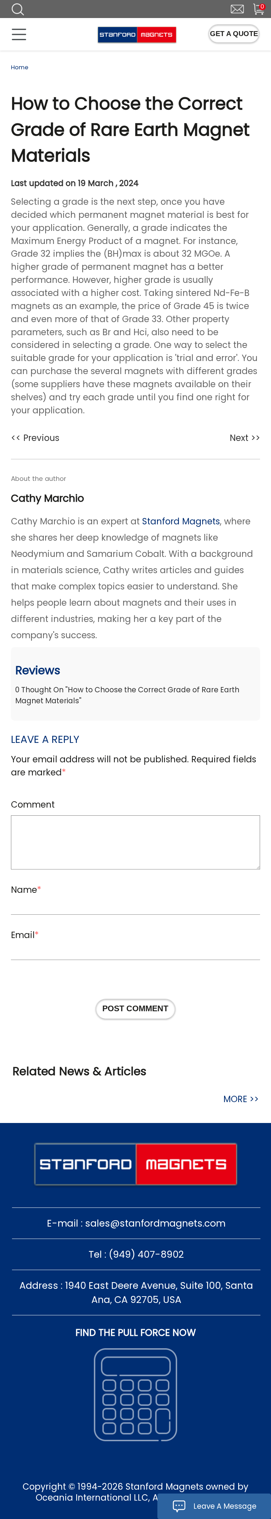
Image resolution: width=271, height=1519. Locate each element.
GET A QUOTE (234, 33)
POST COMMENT (135, 1008)
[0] (253, 8)
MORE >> (241, 1099)
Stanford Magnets (181, 521)
